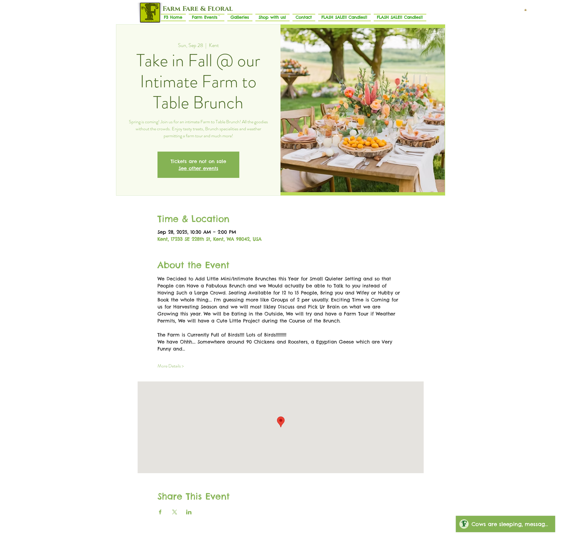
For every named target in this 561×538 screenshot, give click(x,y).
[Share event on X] (174, 512)
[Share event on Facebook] (160, 512)
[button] (525, 9)
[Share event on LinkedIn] (189, 512)
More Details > (170, 366)
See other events (198, 168)
